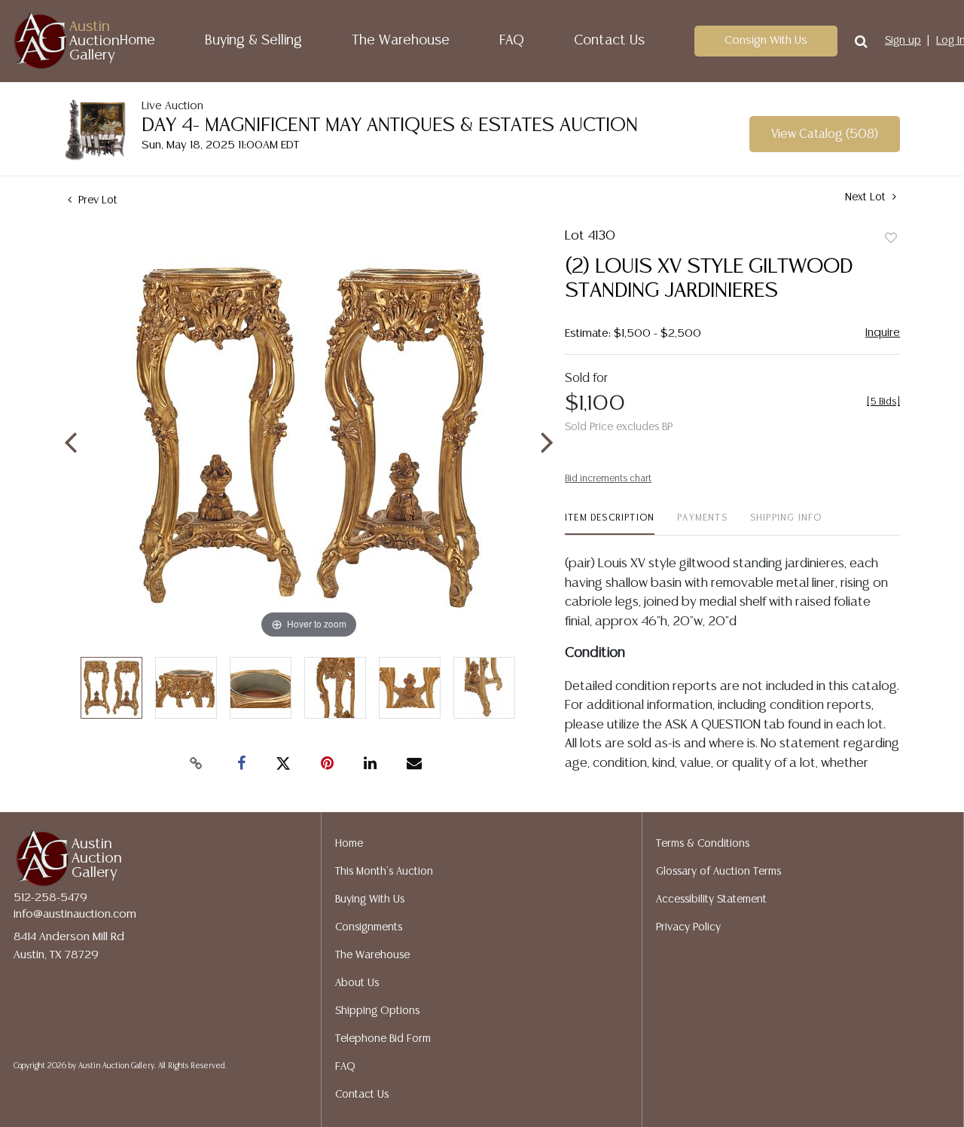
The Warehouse (401, 40)
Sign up (903, 40)
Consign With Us (766, 40)
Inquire (882, 332)
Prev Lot (96, 200)
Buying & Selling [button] (253, 40)
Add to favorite (891, 238)
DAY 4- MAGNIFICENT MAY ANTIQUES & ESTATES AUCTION (390, 125)
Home (137, 40)
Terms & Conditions (702, 843)
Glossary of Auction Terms (718, 871)
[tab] (609, 524)
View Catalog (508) (824, 134)
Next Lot (867, 197)
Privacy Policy (688, 927)
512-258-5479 (50, 897)
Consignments (368, 927)
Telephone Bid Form (383, 1039)
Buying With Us (369, 899)
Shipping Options (377, 1011)
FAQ (511, 40)
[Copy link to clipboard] (196, 764)
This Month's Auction (384, 871)
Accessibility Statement (711, 899)
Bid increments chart (608, 479)
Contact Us (609, 40)
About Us (357, 983)
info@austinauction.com (75, 914)
